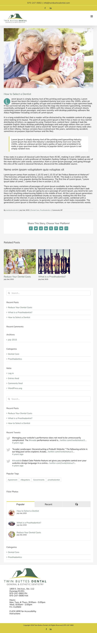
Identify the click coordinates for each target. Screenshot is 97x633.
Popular (20, 504)
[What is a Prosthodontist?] (11, 522)
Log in (11, 373)
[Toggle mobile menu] (92, 16)
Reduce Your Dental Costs (17, 276)
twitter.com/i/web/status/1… (73, 440)
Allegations (25, 480)
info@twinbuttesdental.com (57, 3)
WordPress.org (15, 388)
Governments (38, 480)
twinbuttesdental (12, 210)
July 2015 (12, 339)
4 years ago (17, 442)
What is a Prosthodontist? (52, 276)
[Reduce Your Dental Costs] (11, 532)
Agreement (12, 480)
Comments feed (15, 383)
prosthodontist (54, 480)
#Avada (33, 440)
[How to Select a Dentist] (11, 511)
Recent (48, 504)
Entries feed (13, 378)
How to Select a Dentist (19, 317)
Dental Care (35, 210)
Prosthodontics (45, 210)
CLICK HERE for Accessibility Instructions (22, 612)
